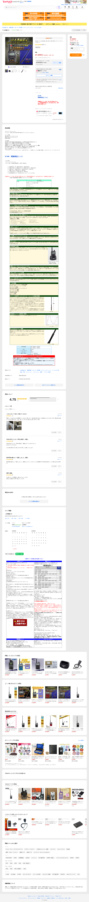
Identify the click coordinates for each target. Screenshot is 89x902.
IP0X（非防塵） (17, 868)
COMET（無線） (50, 857)
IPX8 (15, 863)
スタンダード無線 (46, 874)
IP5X (11, 868)
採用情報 (53, 898)
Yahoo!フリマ (58, 896)
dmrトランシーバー (71, 874)
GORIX (77, 857)
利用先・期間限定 (46, 72)
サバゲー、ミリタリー (29, 849)
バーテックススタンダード (62, 857)
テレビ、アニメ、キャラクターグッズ (14, 849)
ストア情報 (27, 518)
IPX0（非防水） (26, 863)
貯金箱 (68, 849)
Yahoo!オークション (49, 896)
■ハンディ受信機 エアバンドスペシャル (24, 27)
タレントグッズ (61, 849)
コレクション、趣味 (37, 372)
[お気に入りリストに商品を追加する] (83, 55)
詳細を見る (60, 88)
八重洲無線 (21, 857)
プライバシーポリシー (23, 898)
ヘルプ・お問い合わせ (59, 898)
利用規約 (38, 898)
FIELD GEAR (9, 857)
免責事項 (48, 898)
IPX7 (7, 863)
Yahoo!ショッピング (32, 896)
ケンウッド (34, 857)
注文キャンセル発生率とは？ (27, 526)
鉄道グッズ (29, 852)
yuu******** (60, 441)
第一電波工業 (41, 857)
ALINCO (27, 857)
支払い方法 (7, 518)
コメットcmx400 (36, 874)
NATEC (71, 857)
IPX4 (11, 863)
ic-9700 (19, 874)
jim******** (60, 474)
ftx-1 (79, 874)
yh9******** (60, 415)
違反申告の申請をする (58, 119)
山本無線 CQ (5, 27)
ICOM (15, 857)
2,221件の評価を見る (16, 526)
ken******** (60, 459)
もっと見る (80, 740)
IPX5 (20, 863)
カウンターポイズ (27, 874)
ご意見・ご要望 (67, 898)
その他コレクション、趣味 (42, 849)
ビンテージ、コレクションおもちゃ (42, 852)
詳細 (60, 79)
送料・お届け (13, 518)
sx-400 (7, 874)
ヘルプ (85, 4)
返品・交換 (21, 518)
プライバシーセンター (32, 898)
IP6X (7, 868)
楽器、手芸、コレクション (26, 372)
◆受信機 (11, 27)
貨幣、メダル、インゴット (12, 852)
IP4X (25, 868)
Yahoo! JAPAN (64, 4)
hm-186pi (13, 874)
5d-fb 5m (63, 874)
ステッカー (52, 849)
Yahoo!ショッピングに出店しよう (76, 4)
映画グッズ (22, 852)
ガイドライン (43, 898)
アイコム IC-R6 (37, 27)
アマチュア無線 (47, 372)
